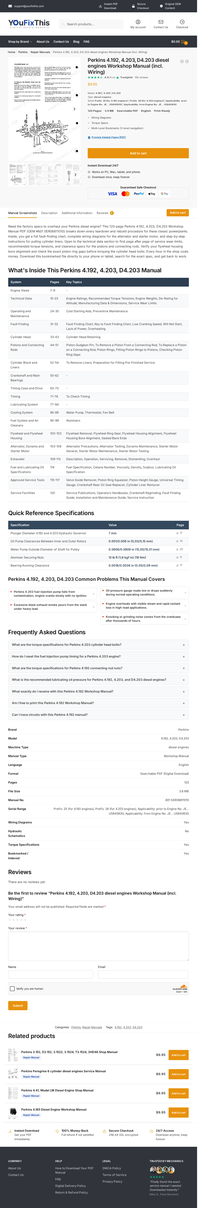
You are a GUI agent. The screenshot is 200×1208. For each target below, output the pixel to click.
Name (12, 967)
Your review (17, 928)
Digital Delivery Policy (70, 1186)
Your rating (17, 915)
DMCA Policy (112, 1168)
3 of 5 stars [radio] (17, 919)
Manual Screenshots (22, 213)
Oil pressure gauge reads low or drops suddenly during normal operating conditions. (139, 592)
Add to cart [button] (179, 1055)
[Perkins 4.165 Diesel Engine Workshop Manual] (182, 61)
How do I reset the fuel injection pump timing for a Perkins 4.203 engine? (66, 656)
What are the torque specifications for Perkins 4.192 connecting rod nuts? (67, 668)
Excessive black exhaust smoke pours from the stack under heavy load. (50, 606)
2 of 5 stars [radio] (13, 919)
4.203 (127, 1027)
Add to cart (138, 153)
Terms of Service (115, 1175)
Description (49, 213)
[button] (74, 109)
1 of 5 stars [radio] (9, 919)
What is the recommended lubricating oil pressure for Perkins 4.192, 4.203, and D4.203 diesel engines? (89, 680)
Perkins (23, 52)
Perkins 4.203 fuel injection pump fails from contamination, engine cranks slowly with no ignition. (50, 593)
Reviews (102, 213)
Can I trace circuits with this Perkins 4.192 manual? (50, 715)
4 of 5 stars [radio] (21, 919)
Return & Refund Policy (71, 1192)
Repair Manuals (40, 52)
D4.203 (137, 1027)
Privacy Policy (112, 1181)
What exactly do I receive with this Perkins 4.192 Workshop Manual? (62, 691)
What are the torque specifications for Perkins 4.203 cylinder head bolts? (66, 645)
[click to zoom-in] (44, 109)
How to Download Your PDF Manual (74, 1170)
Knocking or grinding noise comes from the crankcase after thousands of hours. (143, 618)
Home (11, 52)
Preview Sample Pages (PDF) (109, 137)
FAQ (58, 1179)
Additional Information (77, 213)
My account (138, 27)
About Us (14, 1168)
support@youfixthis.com (29, 6)
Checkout (182, 27)
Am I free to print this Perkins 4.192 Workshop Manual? (53, 703)
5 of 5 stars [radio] (25, 919)
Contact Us (161, 27)
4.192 (118, 1027)
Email (101, 967)
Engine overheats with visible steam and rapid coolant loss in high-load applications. (143, 605)
